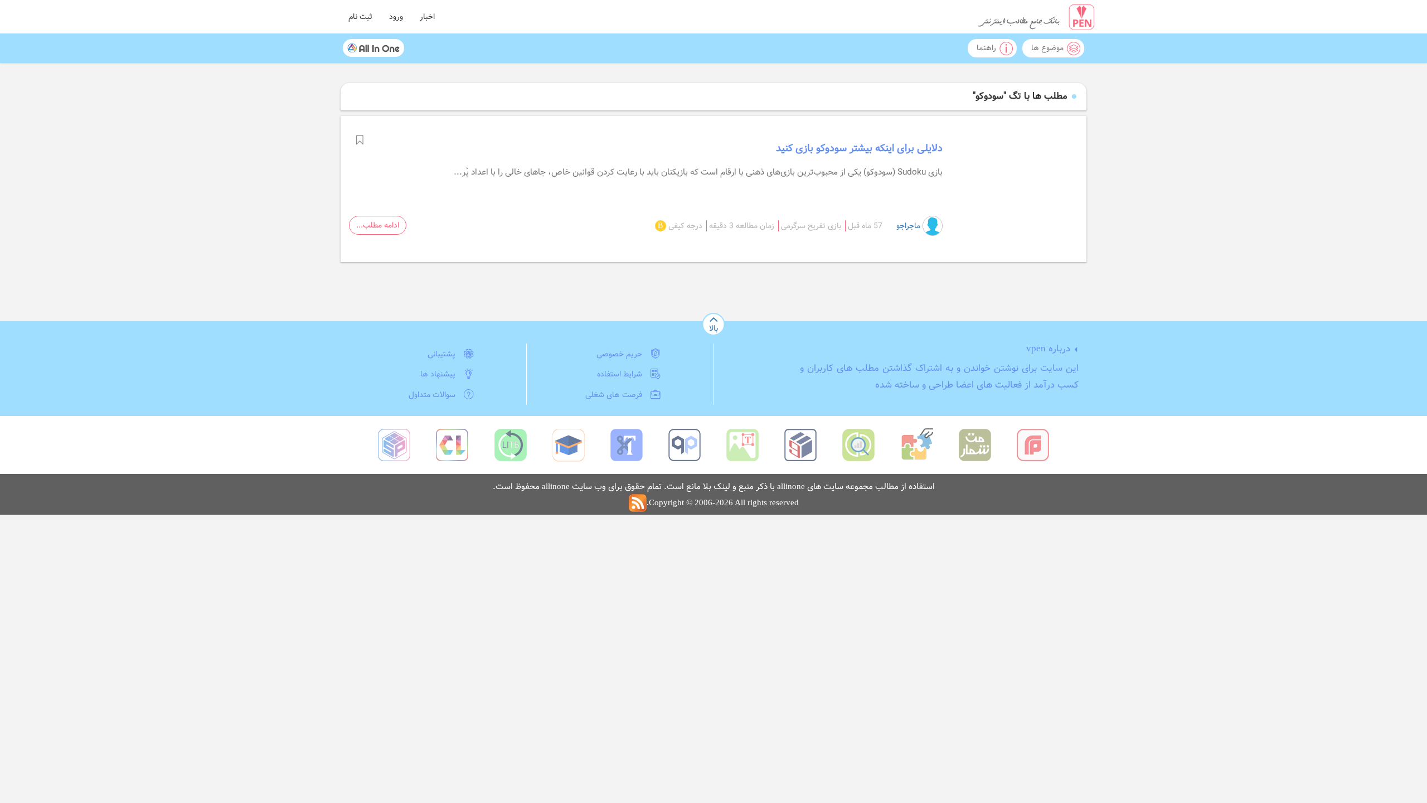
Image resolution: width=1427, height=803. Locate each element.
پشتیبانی (441, 354)
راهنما (986, 48)
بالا (713, 328)
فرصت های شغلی (613, 394)
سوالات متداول (432, 394)
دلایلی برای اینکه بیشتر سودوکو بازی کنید (859, 148)
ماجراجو (909, 226)
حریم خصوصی (619, 354)
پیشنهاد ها (437, 374)
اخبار (427, 17)
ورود (396, 17)
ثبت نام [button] (360, 17)
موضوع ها (1047, 48)
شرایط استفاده (619, 374)
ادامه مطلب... (377, 225)
